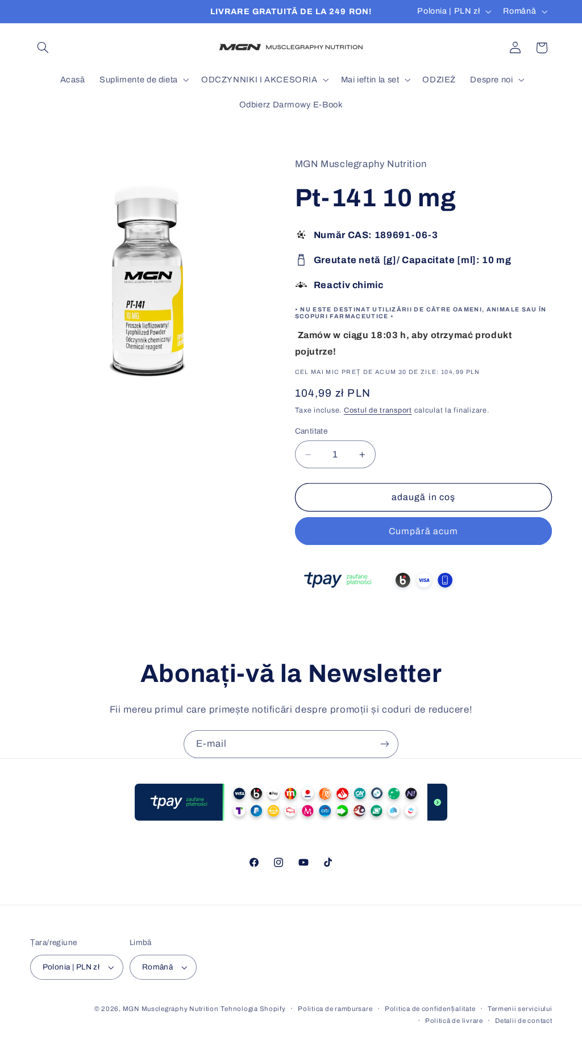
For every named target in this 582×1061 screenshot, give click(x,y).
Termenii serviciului (520, 1008)
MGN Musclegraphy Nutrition (171, 1008)
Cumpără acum (423, 531)
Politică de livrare (454, 1020)
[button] (43, 48)
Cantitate (311, 431)
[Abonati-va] (385, 744)
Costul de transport (378, 410)
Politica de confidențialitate (430, 1008)
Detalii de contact (523, 1020)
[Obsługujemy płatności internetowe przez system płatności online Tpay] (380, 596)
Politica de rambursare (335, 1008)
